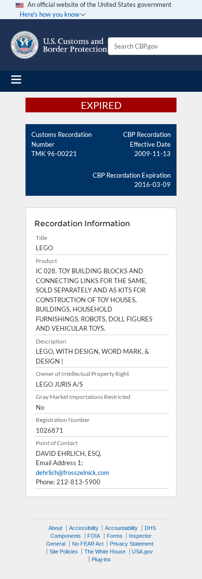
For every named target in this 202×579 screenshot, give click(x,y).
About (55, 528)
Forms (115, 536)
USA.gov (142, 551)
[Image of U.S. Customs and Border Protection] (59, 45)
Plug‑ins (101, 559)
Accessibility (84, 528)
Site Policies (64, 551)
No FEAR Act (87, 544)
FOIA (93, 536)
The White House (105, 551)
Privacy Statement (131, 544)
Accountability (121, 528)
